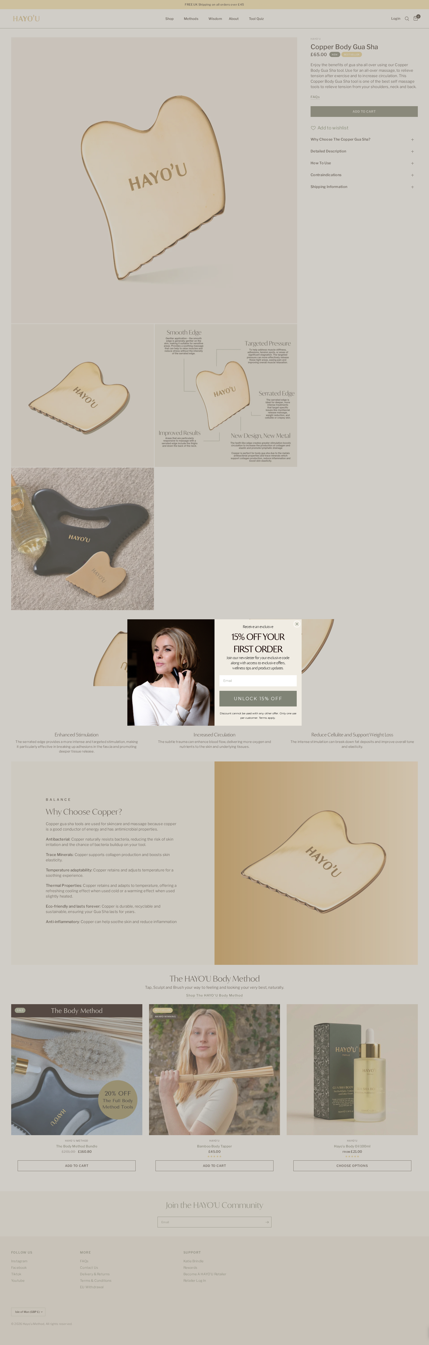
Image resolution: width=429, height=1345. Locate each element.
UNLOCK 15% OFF (258, 698)
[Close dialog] (297, 624)
